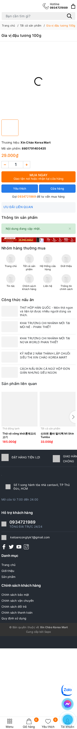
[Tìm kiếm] (69, 16)
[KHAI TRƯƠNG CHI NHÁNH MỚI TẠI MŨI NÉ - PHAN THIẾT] (9, 326)
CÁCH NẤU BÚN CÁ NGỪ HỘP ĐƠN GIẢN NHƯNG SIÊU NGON (45, 370)
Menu (9, 726)
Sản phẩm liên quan (19, 383)
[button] (72, 417)
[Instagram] (26, 546)
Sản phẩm (8, 576)
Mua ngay (39, 176)
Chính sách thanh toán (16, 612)
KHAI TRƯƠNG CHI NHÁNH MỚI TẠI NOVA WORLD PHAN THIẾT (45, 340)
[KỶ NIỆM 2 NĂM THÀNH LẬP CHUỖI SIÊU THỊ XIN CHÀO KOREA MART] (9, 357)
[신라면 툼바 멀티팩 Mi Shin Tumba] (58, 409)
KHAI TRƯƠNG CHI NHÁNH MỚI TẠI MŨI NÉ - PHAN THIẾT (45, 324)
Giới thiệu (7, 571)
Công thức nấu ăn (17, 300)
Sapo (47, 631)
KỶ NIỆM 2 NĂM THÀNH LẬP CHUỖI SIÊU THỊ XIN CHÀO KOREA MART (45, 355)
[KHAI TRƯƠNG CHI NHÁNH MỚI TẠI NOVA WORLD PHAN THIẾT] (9, 341)
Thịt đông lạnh (11, 428)
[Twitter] (11, 546)
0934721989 (59, 5)
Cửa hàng (57, 188)
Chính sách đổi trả (14, 606)
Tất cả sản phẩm (50, 428)
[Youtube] (18, 546)
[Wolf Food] (38, 239)
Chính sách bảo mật (15, 594)
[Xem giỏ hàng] (73, 6)
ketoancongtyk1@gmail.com (30, 537)
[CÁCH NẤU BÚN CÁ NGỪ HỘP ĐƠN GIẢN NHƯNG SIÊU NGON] (9, 372)
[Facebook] (3, 546)
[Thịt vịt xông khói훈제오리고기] (19, 409)
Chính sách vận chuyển (17, 600)
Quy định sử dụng (13, 618)
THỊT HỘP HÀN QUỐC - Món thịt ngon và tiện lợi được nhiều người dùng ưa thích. (46, 311)
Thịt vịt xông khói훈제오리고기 (19, 435)
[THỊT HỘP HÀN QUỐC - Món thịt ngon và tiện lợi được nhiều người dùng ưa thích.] (9, 311)
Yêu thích (49, 723)
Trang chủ (8, 565)
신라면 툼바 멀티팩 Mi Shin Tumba (57, 435)
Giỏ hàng (30, 723)
